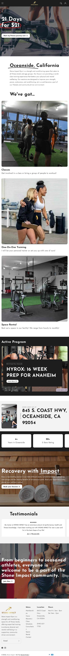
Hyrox (28, 616)
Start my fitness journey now (15, 35)
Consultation (30, 627)
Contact (28, 637)
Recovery (29, 619)
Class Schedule (29, 622)
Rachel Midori (25, 655)
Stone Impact (11, 655)
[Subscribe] (19, 641)
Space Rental (28, 633)
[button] (2, 3)
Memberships (30, 611)
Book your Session (11, 486)
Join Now (7, 581)
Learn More (11, 381)
